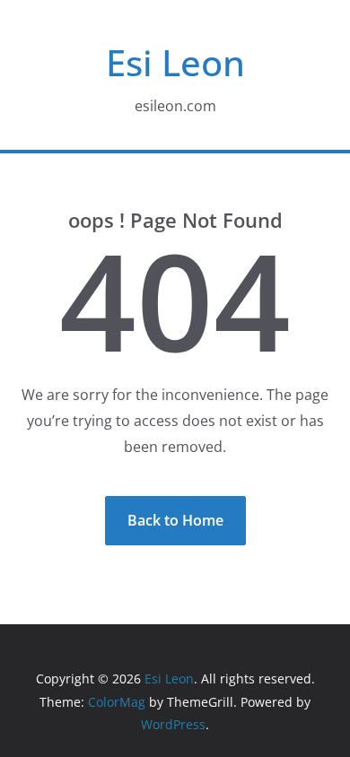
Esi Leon (175, 62)
